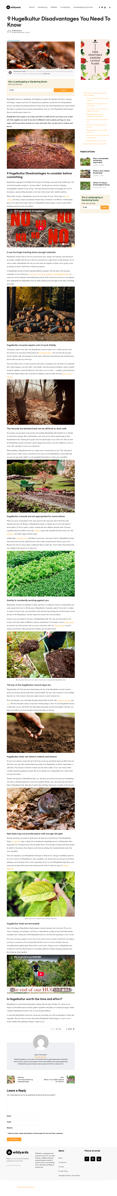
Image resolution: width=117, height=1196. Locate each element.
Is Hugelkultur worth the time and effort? (95, 144)
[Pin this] (73, 1029)
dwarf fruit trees (21, 538)
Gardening (42, 7)
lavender (67, 700)
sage (8, 703)
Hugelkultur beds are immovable (96, 141)
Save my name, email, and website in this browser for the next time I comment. (35, 1133)
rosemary (60, 700)
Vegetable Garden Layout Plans (69, 1175)
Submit (63, 90)
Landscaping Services (83, 7)
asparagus (10, 534)
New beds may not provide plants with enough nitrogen (98, 136)
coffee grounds (59, 625)
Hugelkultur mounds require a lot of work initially (97, 105)
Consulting (65, 7)
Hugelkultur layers (45, 353)
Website (10, 1128)
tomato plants (69, 622)
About (32, 7)
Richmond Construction (26, 1187)
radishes (37, 530)
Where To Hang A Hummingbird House (101, 184)
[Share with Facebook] (67, 1029)
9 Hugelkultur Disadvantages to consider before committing (95, 94)
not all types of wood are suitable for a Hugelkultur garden (48, 274)
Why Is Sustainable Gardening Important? (100, 161)
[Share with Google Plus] (71, 1029)
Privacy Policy (63, 1171)
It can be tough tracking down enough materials (98, 99)
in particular (16, 841)
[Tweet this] (69, 1029)
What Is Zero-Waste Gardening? (101, 172)
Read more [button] (46, 74)
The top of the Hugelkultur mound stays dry (97, 126)
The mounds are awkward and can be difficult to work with (97, 110)
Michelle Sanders (17, 31)
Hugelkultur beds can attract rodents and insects (97, 131)
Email (9, 1122)
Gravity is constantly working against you (97, 121)
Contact (61, 1167)
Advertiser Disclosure (13, 40)
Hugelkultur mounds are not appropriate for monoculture (95, 115)
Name (9, 1116)
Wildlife (54, 7)
